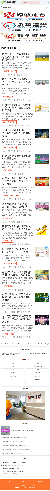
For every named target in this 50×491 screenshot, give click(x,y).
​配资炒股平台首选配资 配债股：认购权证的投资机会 (13, 441)
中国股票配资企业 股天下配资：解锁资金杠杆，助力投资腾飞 (16, 132)
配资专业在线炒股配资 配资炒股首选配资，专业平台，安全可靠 (16, 180)
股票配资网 (8, 481)
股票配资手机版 (41, 481)
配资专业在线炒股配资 (11, 195)
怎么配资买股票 (8, 334)
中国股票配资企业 (9, 147)
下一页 (38, 344)
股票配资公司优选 (9, 71)
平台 (38, 363)
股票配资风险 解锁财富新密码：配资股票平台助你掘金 (16, 228)
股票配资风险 (8, 241)
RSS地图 (28, 485)
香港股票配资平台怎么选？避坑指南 (11, 468)
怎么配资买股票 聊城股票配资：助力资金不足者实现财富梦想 (16, 319)
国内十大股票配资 (9, 122)
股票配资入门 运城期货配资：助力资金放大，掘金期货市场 (16, 81)
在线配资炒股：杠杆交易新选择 (10, 474)
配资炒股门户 (38, 376)
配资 (13, 363)
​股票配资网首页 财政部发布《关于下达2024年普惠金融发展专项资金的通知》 (18, 449)
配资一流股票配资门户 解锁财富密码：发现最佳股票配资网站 (16, 296)
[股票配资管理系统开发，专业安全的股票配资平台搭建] (5, 430)
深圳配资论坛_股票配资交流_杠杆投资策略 (13, 471)
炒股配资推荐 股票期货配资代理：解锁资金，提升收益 (16, 273)
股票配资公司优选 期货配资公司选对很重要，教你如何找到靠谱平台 (16, 56)
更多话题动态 (25, 383)
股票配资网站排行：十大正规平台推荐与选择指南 (14, 462)
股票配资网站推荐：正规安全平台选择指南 (13, 465)
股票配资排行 (13, 376)
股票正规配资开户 (38, 366)
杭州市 (12, 379)
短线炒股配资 (38, 372)
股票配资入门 (8, 96)
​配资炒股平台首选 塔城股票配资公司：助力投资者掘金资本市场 (15, 445)
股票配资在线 (24, 481)
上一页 (5, 344)
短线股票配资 (38, 379)
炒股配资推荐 (8, 286)
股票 (38, 369)
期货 (13, 366)
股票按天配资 (13, 372)
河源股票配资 (8, 170)
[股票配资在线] (9, 2)
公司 (13, 369)
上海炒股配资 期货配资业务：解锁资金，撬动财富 (15, 205)
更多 (47, 7)
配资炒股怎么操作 (9, 263)
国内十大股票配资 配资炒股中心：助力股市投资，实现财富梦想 (16, 107)
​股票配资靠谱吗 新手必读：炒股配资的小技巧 (12, 453)
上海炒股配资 (8, 218)
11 (34, 343)
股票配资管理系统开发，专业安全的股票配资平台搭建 (22, 430)
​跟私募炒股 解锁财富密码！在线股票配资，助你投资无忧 (14, 437)
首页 (1, 344)
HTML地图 (32, 485)
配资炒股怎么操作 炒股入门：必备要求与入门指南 (15, 250)
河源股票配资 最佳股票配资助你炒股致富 (16, 157)
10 (31, 343)
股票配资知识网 (28, 487)
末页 (41, 344)
